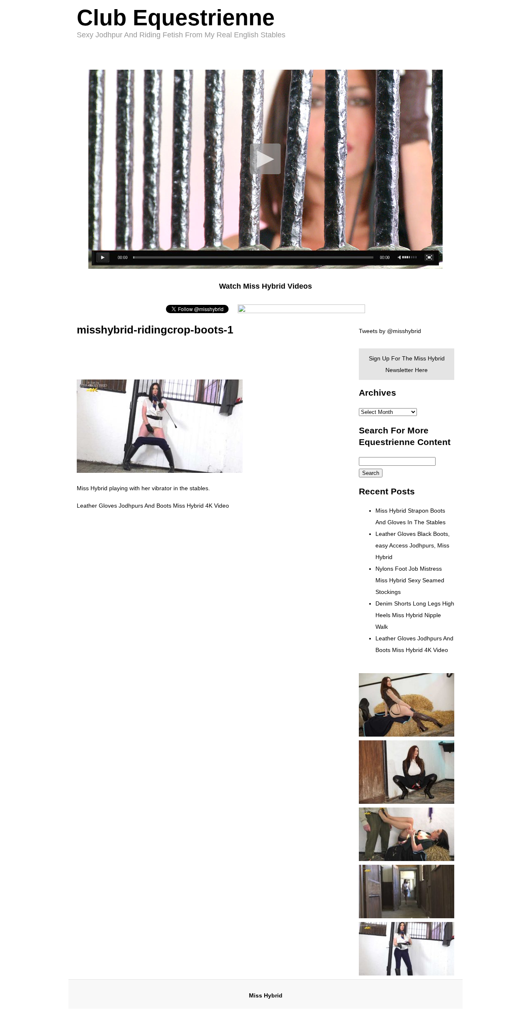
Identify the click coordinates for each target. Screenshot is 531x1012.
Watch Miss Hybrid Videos (265, 286)
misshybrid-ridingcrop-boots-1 (155, 330)
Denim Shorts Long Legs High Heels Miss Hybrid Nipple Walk (414, 615)
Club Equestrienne (176, 17)
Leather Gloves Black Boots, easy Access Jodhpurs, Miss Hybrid (412, 545)
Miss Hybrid (266, 995)
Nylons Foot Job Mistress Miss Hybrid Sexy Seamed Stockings (409, 580)
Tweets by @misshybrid (390, 331)
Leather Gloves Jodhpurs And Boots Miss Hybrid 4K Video (153, 505)
